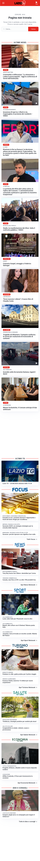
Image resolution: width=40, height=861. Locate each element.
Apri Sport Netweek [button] (28, 640)
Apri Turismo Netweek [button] (27, 687)
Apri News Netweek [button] (28, 585)
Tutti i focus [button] (31, 539)
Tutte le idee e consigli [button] (27, 821)
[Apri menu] (3, 3)
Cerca (33, 29)
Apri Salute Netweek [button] (27, 735)
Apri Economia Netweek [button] (26, 783)
